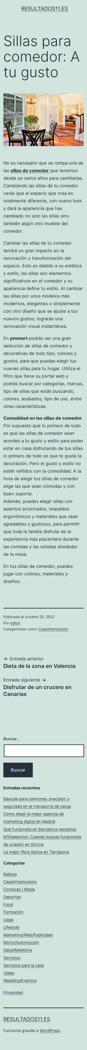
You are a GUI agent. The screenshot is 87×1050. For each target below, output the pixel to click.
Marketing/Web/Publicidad (28, 935)
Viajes (8, 973)
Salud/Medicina (17, 950)
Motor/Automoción (21, 942)
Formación (13, 912)
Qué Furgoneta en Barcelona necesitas (39, 829)
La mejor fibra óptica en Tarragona (36, 852)
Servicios (11, 957)
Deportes (12, 897)
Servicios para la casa (23, 965)
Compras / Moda (19, 889)
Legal (8, 919)
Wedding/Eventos (20, 980)
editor (15, 623)
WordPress (50, 1030)
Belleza (10, 874)
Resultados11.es (44, 8)
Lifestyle (11, 927)
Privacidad (13, 992)
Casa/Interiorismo (53, 629)
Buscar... (11, 738)
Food (8, 904)
